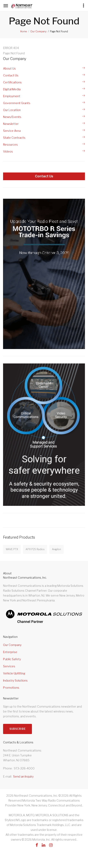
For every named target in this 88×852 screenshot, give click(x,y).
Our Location (12, 110)
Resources (10, 144)
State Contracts (14, 137)
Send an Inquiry (23, 776)
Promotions (11, 687)
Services (9, 666)
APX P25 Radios (35, 549)
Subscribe (17, 728)
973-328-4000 (24, 768)
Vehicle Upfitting (14, 673)
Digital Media (11, 89)
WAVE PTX (12, 549)
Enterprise (10, 652)
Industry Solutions (15, 680)
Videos (8, 151)
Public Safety (12, 659)
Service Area (12, 130)
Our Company (38, 31)
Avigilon (56, 549)
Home (23, 31)
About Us (9, 68)
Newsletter (11, 123)
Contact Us (10, 75)
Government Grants (16, 103)
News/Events (12, 117)
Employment (11, 96)
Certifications (12, 82)
